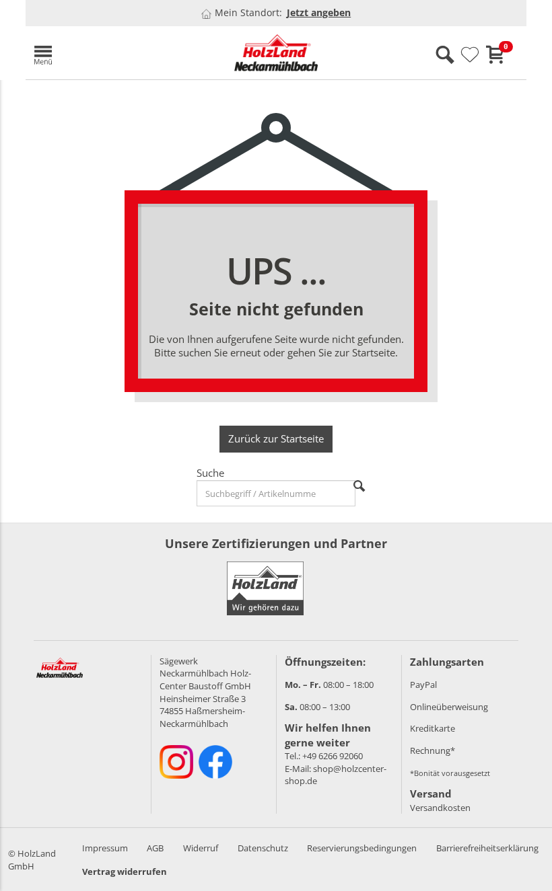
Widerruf (200, 848)
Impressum (105, 848)
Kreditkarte (432, 728)
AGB (155, 848)
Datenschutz (263, 848)
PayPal (423, 685)
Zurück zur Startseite (276, 438)
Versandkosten (440, 808)
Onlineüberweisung (449, 707)
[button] (106, 53)
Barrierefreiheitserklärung (487, 848)
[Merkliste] (469, 55)
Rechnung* (432, 750)
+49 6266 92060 (332, 756)
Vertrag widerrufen (124, 871)
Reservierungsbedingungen (362, 848)
